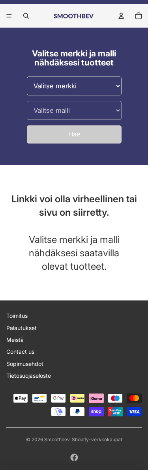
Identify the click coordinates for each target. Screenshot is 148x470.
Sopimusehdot (24, 363)
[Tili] (121, 15)
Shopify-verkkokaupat (97, 439)
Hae (74, 134)
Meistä (15, 339)
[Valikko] (9, 16)
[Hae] (26, 15)
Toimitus (17, 315)
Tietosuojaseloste (28, 375)
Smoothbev (56, 439)
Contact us (20, 351)
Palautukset (21, 328)
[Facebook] (74, 457)
